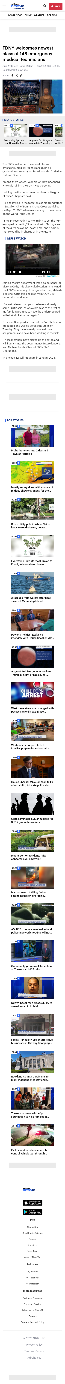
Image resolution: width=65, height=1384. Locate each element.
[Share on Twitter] (16, 75)
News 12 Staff (26, 66)
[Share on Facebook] (12, 75)
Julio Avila (8, 66)
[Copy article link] (21, 75)
